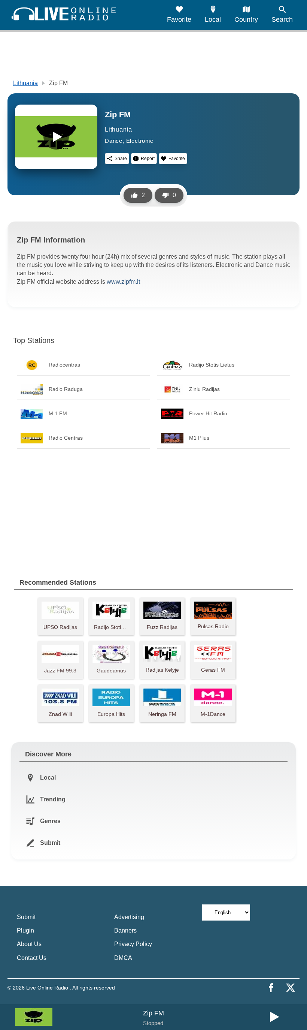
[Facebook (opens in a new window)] (271, 988)
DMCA (123, 958)
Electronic (140, 141)
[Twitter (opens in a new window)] (291, 988)
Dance (113, 141)
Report (148, 158)
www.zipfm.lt (123, 281)
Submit (26, 917)
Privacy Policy (133, 944)
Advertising (129, 917)
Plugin (25, 930)
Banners (125, 930)
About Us (29, 944)
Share (121, 158)
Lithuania (25, 83)
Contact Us (31, 958)
